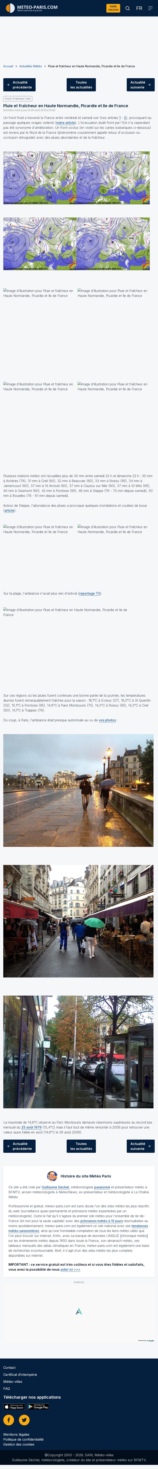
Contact (9, 1368)
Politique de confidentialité (23, 1439)
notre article (65, 123)
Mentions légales (16, 1434)
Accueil (8, 66)
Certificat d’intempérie (20, 1375)
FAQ (6, 1388)
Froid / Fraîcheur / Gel (17, 98)
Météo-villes (12, 1382)
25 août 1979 (31, 1127)
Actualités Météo (30, 66)
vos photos (107, 720)
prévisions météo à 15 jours (101, 1221)
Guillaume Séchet (55, 1187)
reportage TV (89, 593)
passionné (102, 1187)
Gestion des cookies (18, 1444)
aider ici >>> (70, 1269)
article (9, 510)
